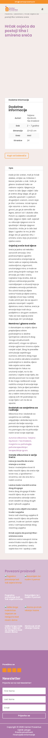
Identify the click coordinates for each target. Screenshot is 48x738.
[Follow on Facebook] (9, 670)
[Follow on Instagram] (4, 670)
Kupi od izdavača (16, 155)
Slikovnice (18, 14)
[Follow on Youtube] (14, 670)
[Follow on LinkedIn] (19, 670)
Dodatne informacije (19, 100)
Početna (8, 14)
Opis (11, 168)
